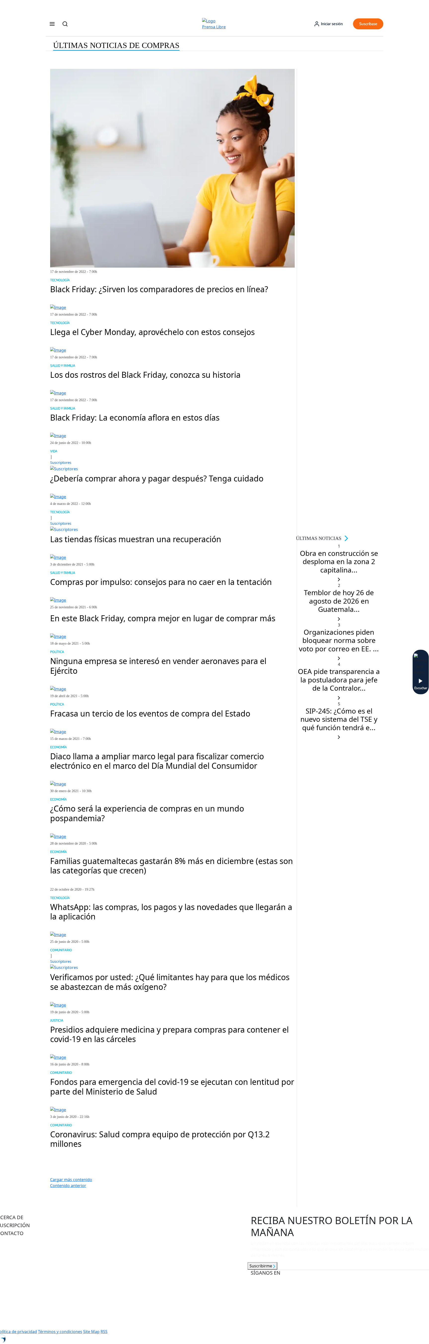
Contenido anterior (68, 1185)
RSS (104, 1331)
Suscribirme (261, 1266)
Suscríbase (368, 23)
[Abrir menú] (52, 24)
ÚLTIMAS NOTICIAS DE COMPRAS (116, 45)
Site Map (91, 1331)
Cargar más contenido (71, 1179)
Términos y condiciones (60, 1331)
